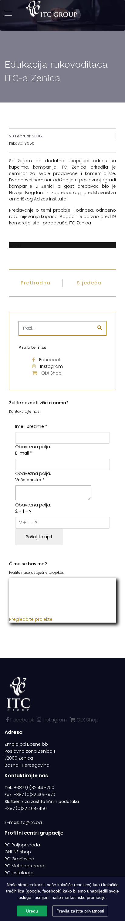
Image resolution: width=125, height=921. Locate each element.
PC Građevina (19, 859)
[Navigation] (8, 13)
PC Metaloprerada (24, 866)
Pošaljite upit (39, 537)
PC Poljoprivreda (22, 845)
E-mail (23, 453)
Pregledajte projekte (30, 619)
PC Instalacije (19, 873)
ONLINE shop (18, 852)
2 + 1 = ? (23, 511)
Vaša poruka (30, 480)
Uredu (32, 911)
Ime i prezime (31, 426)
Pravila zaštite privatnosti (80, 911)
